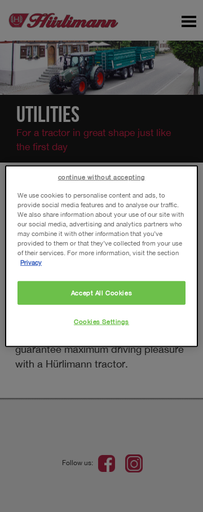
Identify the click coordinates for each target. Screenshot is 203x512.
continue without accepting (101, 176)
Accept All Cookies (101, 292)
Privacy (31, 262)
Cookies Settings (101, 321)
